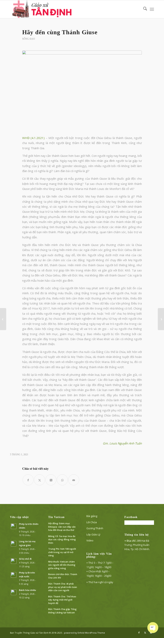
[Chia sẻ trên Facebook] (28, 479)
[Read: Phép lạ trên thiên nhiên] (13, 526)
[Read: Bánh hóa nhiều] (13, 592)
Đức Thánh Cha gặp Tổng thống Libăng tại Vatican (62, 611)
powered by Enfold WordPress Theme (84, 632)
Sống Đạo (28, 38)
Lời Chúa (91, 522)
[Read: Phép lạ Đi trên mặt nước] (13, 575)
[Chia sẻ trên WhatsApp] (62, 479)
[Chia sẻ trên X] (39, 479)
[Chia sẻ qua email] (73, 479)
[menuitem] (143, 9)
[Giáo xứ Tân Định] (42, 9)
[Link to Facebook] (139, 633)
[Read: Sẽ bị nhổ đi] (13, 561)
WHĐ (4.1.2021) (33, 138)
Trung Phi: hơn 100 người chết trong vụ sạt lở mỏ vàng (62, 552)
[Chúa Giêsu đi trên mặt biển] (161, 319)
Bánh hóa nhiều (27, 590)
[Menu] (152, 9)
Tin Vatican (56, 517)
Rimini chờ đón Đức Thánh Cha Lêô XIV (62, 576)
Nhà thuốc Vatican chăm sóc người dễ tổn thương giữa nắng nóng (61, 565)
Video (89, 540)
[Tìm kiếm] (143, 9)
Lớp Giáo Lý (93, 534)
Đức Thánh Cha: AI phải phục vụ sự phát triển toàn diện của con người (62, 587)
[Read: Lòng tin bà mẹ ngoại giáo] (13, 543)
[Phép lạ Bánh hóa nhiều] (3, 319)
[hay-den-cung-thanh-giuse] (82, 90)
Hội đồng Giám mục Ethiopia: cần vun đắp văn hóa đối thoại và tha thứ (62, 526)
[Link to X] (145, 633)
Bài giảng (91, 516)
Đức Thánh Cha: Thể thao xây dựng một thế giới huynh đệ (62, 600)
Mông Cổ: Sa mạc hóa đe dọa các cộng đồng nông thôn (62, 539)
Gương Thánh (94, 528)
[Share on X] (50, 479)
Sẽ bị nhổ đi (25, 558)
